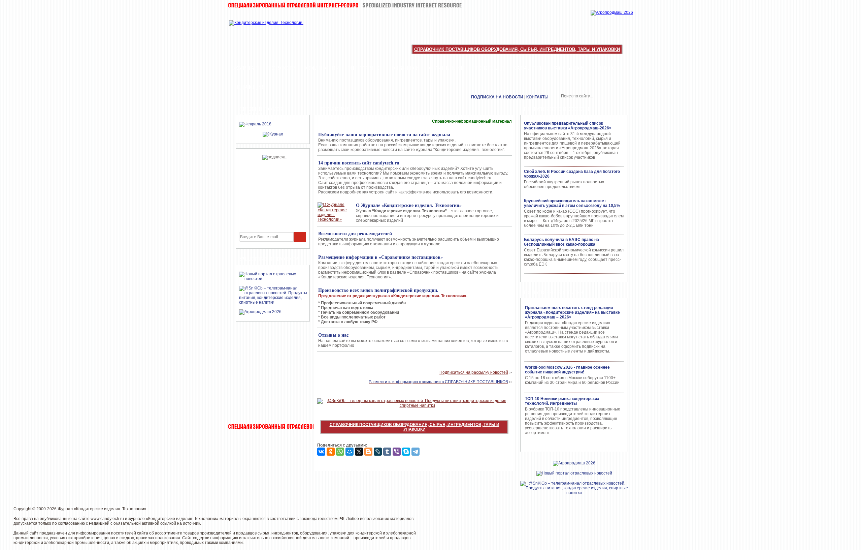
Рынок (603, 68)
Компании (322, 68)
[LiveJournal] (378, 452)
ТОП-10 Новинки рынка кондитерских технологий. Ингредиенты (562, 401)
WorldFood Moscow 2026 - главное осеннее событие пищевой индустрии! (567, 369)
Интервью (365, 68)
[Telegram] (415, 452)
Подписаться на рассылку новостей (473, 372)
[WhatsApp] (340, 452)
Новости (281, 68)
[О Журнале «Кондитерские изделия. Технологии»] (333, 212)
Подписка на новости (497, 97)
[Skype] (406, 452)
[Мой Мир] (349, 452)
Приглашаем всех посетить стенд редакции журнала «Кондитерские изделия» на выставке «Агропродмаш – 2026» (572, 312)
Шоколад (488, 68)
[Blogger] (368, 452)
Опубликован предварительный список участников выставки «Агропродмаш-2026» (567, 125)
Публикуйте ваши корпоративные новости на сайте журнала (384, 134)
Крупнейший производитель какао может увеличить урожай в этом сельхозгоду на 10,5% (572, 203)
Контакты (537, 97)
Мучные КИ (446, 68)
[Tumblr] (387, 452)
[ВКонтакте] (321, 452)
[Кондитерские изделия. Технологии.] (273, 30)
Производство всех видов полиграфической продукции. (378, 290)
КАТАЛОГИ (528, 68)
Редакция (249, 87)
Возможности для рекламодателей (355, 233)
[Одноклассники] (331, 452)
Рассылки (568, 68)
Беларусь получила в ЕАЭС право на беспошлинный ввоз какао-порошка (561, 242)
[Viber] (397, 452)
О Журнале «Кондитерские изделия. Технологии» (409, 205)
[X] (359, 452)
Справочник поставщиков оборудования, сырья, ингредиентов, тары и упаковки (517, 49)
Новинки (405, 68)
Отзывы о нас (333, 335)
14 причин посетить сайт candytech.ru (358, 162)
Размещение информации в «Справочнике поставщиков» (380, 257)
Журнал (246, 68)
